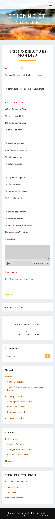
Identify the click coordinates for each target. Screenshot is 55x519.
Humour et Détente (14, 497)
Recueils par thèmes (14, 396)
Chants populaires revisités (19, 401)
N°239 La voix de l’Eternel (27, 333)
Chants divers (11, 492)
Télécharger (40, 263)
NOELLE (8, 295)
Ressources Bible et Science (17, 481)
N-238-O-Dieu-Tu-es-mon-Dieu (19, 279)
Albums (8, 376)
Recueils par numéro (14, 418)
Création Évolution (16, 444)
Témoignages (11, 487)
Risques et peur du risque (18, 454)
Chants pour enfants (16, 412)
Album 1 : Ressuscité (16, 381)
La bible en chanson (16, 406)
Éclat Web (44, 516)
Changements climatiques (19, 449)
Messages (9, 461)
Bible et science (12, 439)
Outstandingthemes (15, 516)
